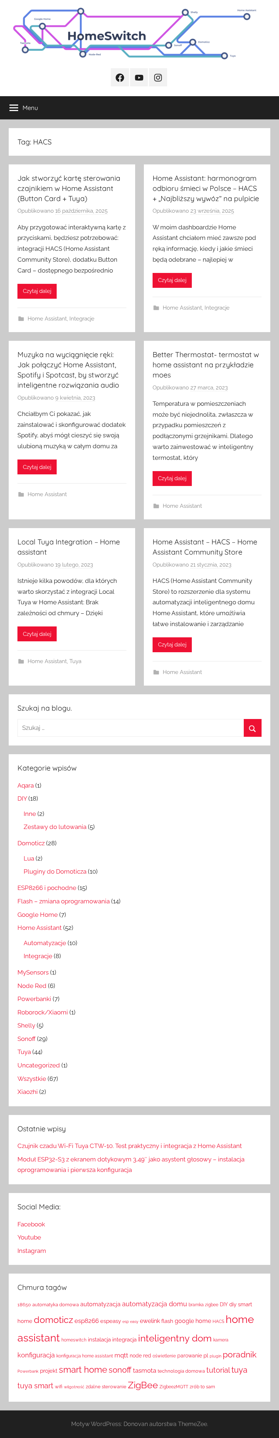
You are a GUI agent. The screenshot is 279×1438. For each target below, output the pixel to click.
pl (205, 1355)
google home (193, 1321)
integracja (124, 1339)
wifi (58, 1386)
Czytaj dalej (37, 291)
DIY (22, 798)
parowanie (189, 1356)
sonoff (120, 1369)
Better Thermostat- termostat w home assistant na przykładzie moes (206, 364)
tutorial (218, 1370)
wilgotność (74, 1387)
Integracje (81, 318)
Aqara (25, 785)
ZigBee (143, 1385)
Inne (30, 813)
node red (140, 1356)
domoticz (53, 1320)
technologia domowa (181, 1371)
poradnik (239, 1354)
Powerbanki (34, 998)
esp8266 (86, 1320)
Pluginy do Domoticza (55, 871)
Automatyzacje (45, 943)
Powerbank (28, 1371)
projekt (48, 1371)
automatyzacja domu (154, 1304)
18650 (24, 1304)
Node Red (31, 985)
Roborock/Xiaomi (42, 1012)
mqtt (121, 1355)
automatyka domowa (55, 1304)
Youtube (29, 1237)
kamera (221, 1340)
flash (167, 1321)
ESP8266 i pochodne (46, 887)
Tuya (75, 661)
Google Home (37, 914)
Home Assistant (47, 318)
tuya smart (35, 1385)
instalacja (99, 1339)
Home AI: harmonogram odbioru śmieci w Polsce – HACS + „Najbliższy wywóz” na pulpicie (206, 188)
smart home (83, 1369)
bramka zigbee (203, 1304)
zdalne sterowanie (106, 1386)
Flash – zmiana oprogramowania (63, 901)
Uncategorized (38, 1065)
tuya (239, 1369)
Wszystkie (31, 1078)
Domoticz (31, 843)
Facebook (31, 1224)
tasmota (144, 1370)
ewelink (150, 1321)
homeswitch (73, 1340)
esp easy (130, 1321)
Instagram (31, 1250)
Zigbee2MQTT (173, 1386)
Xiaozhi (27, 1091)
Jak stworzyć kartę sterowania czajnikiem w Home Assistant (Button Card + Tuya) (68, 188)
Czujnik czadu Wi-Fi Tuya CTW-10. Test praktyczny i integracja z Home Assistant (129, 1145)
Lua (29, 858)
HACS (218, 1321)
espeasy (110, 1321)
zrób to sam (202, 1386)
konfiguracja (36, 1355)
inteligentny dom (175, 1338)
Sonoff (26, 1038)
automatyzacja (100, 1304)
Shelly (26, 1025)
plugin (215, 1356)
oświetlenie (164, 1356)
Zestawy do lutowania (55, 826)
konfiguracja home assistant (84, 1356)
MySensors (33, 972)
